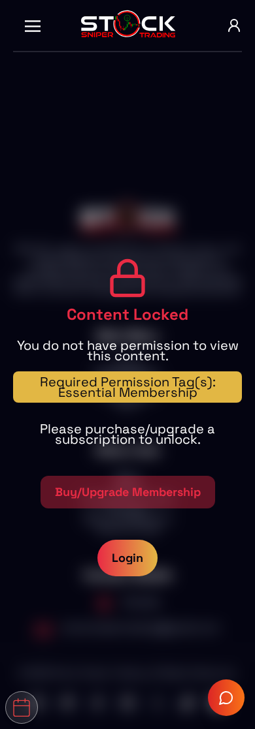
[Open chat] (226, 697)
